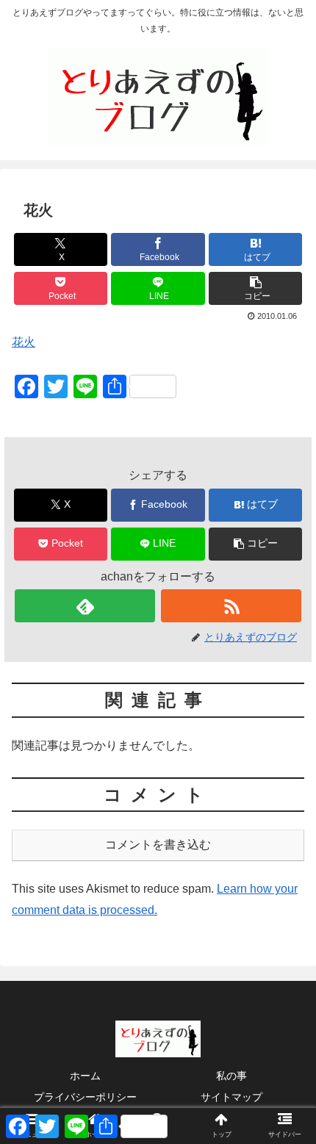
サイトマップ (231, 1097)
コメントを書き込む (158, 844)
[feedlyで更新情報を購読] (85, 605)
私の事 (231, 1076)
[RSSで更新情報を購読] (231, 605)
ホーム (85, 1076)
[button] (255, 288)
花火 (23, 342)
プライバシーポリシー (85, 1097)
